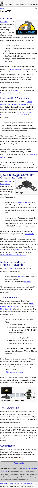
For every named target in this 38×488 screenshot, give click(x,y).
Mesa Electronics (6, 309)
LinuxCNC (3, 22)
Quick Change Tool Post (23, 202)
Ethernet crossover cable (14, 372)
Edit (1, 484)
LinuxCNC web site (9, 268)
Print (11, 484)
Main (2, 8)
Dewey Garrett (5, 184)
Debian (15, 90)
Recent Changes (20, 484)
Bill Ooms (7, 181)
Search (29, 484)
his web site (29, 234)
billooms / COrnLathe (22, 249)
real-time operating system (17, 69)
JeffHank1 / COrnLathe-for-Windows (13, 255)
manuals (21, 276)
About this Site (19, 463)
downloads (27, 282)
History (6, 484)
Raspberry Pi (4, 93)
